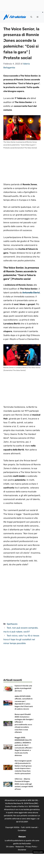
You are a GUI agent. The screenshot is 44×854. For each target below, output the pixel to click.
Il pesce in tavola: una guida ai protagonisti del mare (23, 688)
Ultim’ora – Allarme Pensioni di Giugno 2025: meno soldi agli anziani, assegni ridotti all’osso (24, 784)
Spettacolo (12, 624)
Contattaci (22, 830)
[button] (31, 17)
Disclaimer (22, 850)
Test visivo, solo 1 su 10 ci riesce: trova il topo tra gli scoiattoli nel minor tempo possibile (21, 639)
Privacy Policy (31, 847)
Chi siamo (10, 847)
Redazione (20, 847)
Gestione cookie (38, 852)
